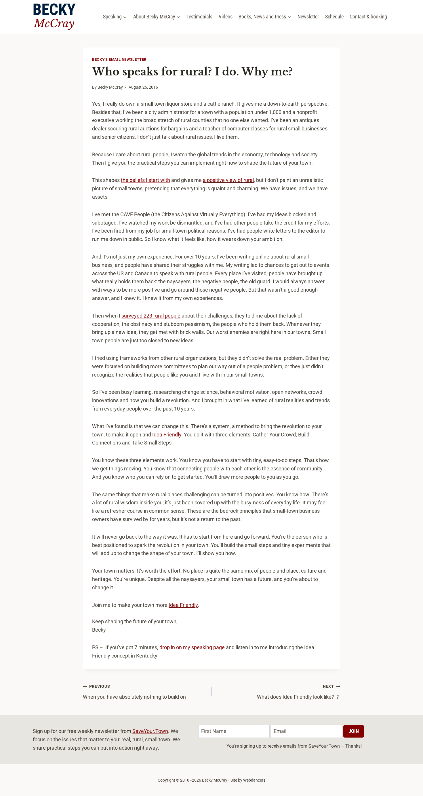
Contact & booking (368, 17)
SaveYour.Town (150, 731)
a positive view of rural (228, 180)
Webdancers (254, 780)
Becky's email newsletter (119, 59)
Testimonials (199, 17)
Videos (226, 17)
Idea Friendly (166, 435)
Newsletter (308, 17)
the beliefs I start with (145, 180)
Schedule (334, 17)
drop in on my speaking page (192, 647)
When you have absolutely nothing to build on (134, 692)
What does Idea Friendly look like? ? (298, 692)
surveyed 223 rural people (150, 316)
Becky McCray (110, 87)
